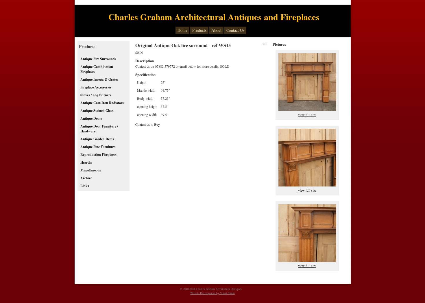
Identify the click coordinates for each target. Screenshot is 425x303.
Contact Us (235, 30)
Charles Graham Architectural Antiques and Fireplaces (213, 16)
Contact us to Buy (147, 124)
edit (265, 43)
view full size (307, 114)
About (216, 30)
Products (199, 30)
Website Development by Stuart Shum (212, 293)
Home (182, 30)
